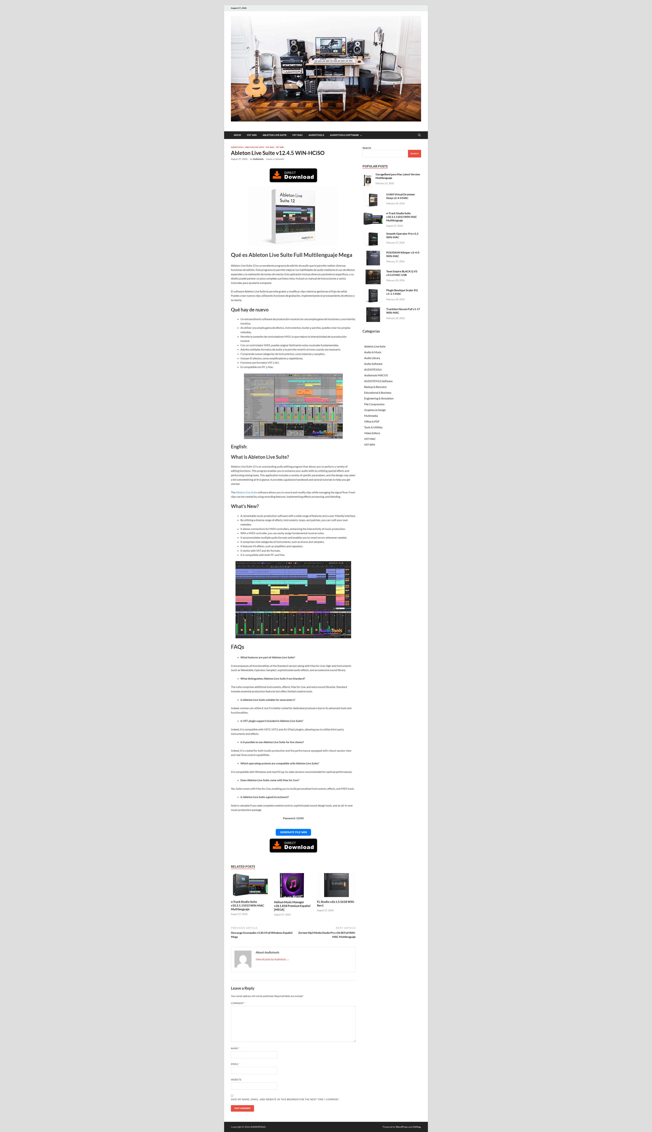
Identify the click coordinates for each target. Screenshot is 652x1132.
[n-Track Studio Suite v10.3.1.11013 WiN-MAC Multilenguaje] (250, 886)
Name (235, 1048)
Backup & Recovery (375, 386)
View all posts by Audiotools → (272, 959)
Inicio (237, 135)
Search (367, 147)
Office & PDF (371, 421)
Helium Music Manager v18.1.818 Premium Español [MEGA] (292, 905)
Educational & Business (377, 392)
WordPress (402, 1126)
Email (235, 1064)
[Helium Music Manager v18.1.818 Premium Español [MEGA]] (293, 886)
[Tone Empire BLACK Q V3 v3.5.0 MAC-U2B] (373, 271)
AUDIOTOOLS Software (344, 135)
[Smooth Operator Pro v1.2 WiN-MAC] (373, 233)
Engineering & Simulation (379, 398)
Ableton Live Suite (274, 135)
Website (236, 1079)
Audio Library (372, 357)
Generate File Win (293, 832)
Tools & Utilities (373, 427)
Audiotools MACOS (376, 375)
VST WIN (252, 135)
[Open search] (419, 135)
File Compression (374, 404)
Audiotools (258, 159)
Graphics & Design (375, 409)
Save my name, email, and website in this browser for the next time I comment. (285, 1099)
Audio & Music (372, 352)
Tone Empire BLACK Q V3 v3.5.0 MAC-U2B (401, 273)
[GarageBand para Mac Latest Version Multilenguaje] (368, 174)
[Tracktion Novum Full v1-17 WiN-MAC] (373, 309)
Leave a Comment (275, 159)
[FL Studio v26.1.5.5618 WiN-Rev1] (336, 886)
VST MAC (297, 135)
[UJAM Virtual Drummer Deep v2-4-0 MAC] (373, 194)
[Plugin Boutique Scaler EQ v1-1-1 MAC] (373, 290)
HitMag (417, 1126)
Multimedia (371, 415)
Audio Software (373, 363)
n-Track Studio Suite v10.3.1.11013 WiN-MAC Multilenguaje (247, 905)
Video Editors (372, 433)
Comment (238, 1003)
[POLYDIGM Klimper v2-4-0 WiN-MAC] (373, 252)
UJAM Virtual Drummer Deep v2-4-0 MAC (400, 196)
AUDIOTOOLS (316, 135)
